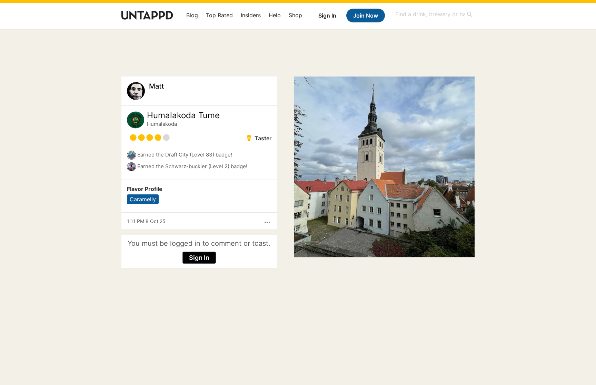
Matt (156, 86)
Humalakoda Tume (183, 115)
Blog (192, 15)
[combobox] (434, 14)
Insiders (251, 15)
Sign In (327, 15)
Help (275, 15)
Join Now (365, 15)
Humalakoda (162, 124)
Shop (295, 15)
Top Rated (219, 15)
